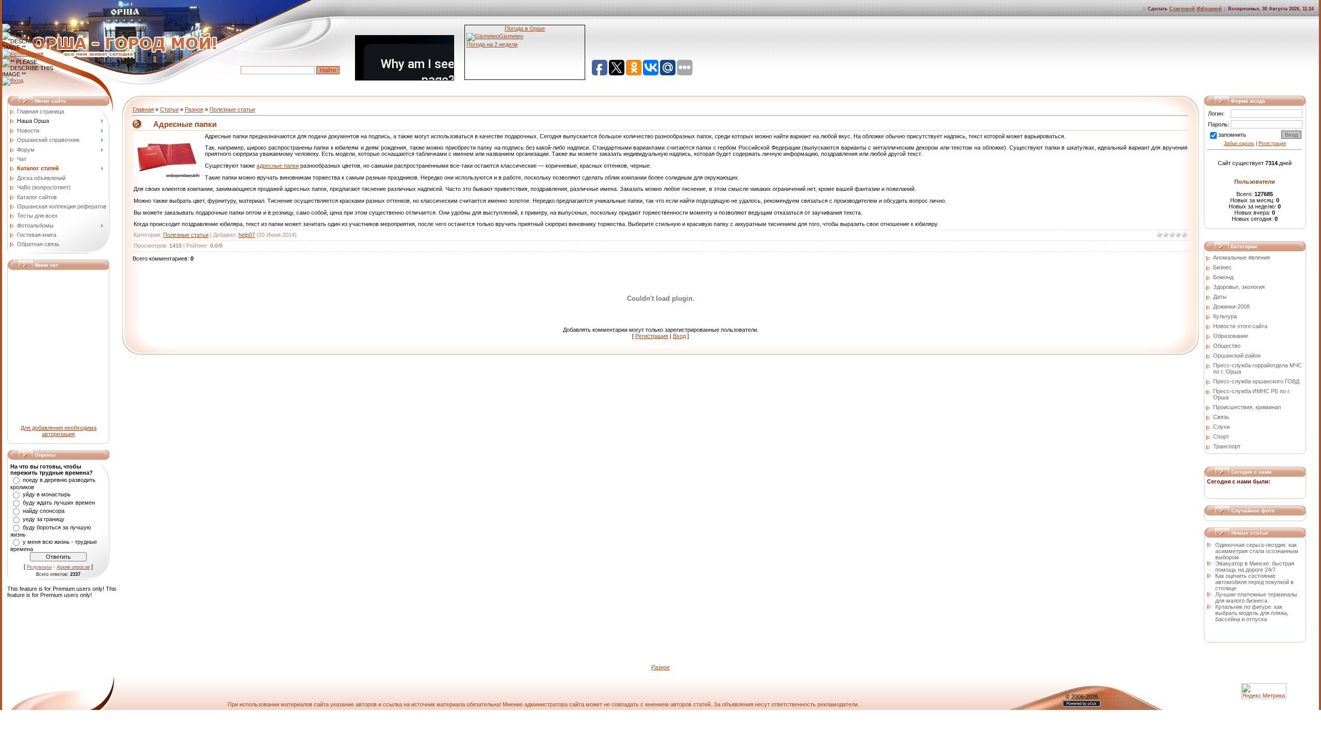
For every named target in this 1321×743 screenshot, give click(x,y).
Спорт (1221, 436)
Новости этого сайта (1240, 326)
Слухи (1221, 427)
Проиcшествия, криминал (1247, 407)
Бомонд (1223, 277)
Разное (194, 109)
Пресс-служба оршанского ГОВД (1256, 381)
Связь (1221, 417)
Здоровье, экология (1239, 287)
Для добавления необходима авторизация (58, 431)
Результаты (39, 567)
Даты (1220, 297)
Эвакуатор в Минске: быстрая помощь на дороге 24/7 (1254, 566)
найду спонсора (44, 511)
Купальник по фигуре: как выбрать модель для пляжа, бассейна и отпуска (1251, 613)
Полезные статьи (232, 109)
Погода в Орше (525, 28)
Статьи (169, 109)
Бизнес (1222, 267)
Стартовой (1182, 8)
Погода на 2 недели (492, 44)
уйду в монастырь (47, 494)
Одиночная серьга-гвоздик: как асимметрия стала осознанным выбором (1256, 551)
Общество (1227, 346)
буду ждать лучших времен (59, 502)
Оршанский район (1237, 355)
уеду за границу (44, 519)
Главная (143, 109)
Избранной (1209, 8)
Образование (1230, 336)
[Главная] (16, 27)
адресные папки (277, 166)
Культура (1225, 316)
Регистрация (651, 336)
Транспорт (1227, 446)
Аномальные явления (1241, 257)
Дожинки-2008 (1231, 306)
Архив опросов (73, 567)
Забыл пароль (1239, 143)
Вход (679, 336)
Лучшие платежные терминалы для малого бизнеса (1256, 597)
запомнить (1232, 135)
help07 (246, 235)
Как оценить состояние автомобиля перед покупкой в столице (1254, 582)
